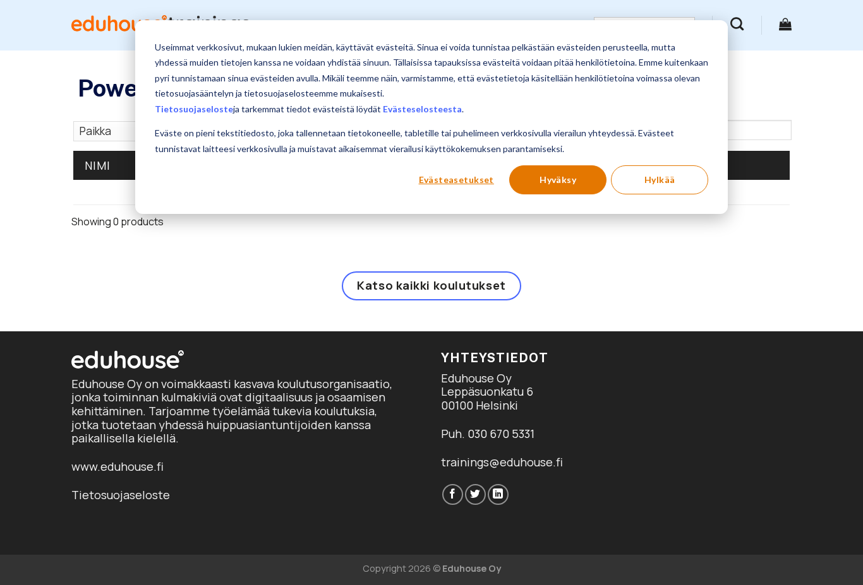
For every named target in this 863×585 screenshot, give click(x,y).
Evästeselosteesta (422, 108)
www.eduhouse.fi (117, 466)
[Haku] (737, 24)
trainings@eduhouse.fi (502, 462)
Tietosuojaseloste (194, 108)
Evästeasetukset (456, 179)
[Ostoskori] (785, 24)
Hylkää (659, 179)
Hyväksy (558, 179)
